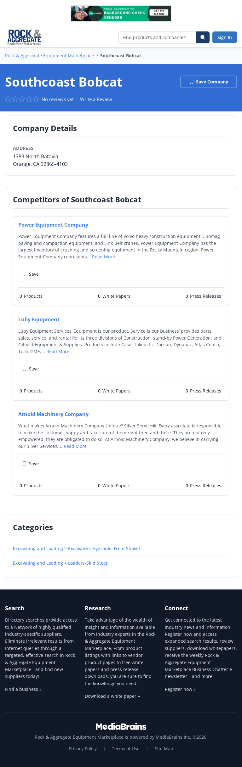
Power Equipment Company (53, 224)
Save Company (212, 82)
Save (34, 274)
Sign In (224, 37)
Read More (103, 257)
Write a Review (96, 99)
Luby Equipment (39, 319)
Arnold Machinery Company (53, 414)
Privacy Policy (83, 749)
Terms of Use (126, 749)
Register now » (180, 689)
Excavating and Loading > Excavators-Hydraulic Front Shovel (76, 548)
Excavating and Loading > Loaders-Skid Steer (60, 563)
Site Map (164, 749)
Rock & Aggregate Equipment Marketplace (49, 56)
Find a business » (23, 689)
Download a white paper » (112, 696)
